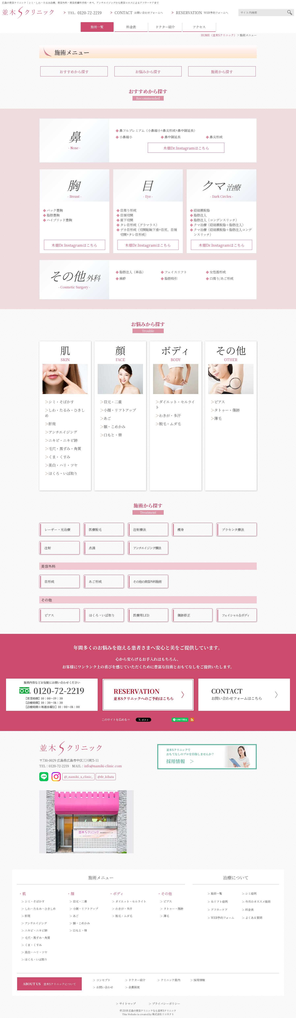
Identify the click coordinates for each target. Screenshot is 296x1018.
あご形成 (95, 581)
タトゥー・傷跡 (227, 410)
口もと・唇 (113, 434)
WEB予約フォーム (222, 918)
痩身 (180, 529)
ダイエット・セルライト (130, 901)
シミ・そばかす (61, 401)
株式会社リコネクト (163, 1014)
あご (107, 418)
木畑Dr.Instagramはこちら (186, 148)
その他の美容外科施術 (147, 581)
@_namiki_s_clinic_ (78, 777)
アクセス (199, 27)
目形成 (49, 581)
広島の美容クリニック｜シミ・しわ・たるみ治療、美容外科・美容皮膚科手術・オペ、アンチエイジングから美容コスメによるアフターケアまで (80, 2)
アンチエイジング (63, 432)
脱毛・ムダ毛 (170, 423)
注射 (48, 548)
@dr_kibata (106, 777)
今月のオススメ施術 (258, 901)
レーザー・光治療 (57, 529)
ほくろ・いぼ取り (63, 473)
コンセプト (103, 980)
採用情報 (199, 980)
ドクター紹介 (165, 27)
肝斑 (52, 423)
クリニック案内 (170, 980)
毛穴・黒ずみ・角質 (65, 448)
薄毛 (217, 418)
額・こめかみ (114, 426)
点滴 (92, 548)
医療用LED (141, 615)
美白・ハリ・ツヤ (63, 465)
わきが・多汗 (170, 415)
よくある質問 (253, 918)
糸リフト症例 (219, 901)
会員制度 (134, 987)
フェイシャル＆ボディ (235, 615)
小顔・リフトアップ (120, 410)
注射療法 (139, 529)
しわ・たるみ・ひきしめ (40, 909)
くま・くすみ (59, 456)
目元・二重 (113, 401)
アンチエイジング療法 (147, 548)
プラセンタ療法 (233, 529)
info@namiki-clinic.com (103, 766)
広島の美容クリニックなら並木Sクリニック (152, 1010)
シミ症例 (251, 893)
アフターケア (219, 910)
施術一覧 (216, 893)
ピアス (219, 401)
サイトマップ (127, 1003)
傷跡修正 (183, 615)
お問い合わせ (104, 987)
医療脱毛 (95, 529)
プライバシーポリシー (166, 1003)
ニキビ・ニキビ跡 (63, 440)
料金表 (131, 27)
